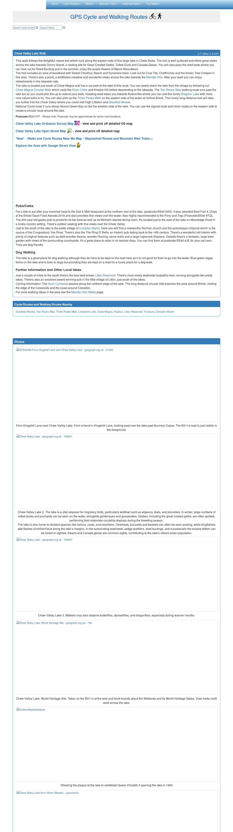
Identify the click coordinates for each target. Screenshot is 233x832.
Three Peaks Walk (89, 98)
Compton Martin (89, 228)
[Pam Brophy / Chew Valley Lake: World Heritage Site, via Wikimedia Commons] (116, 657)
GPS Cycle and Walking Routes (108, 16)
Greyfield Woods (119, 102)
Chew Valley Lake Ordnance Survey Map (45, 123)
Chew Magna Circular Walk (33, 90)
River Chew (79, 90)
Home (54, 3)
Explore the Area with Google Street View (46, 145)
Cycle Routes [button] (71, 3)
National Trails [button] (107, 3)
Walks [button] (89, 3)
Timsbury (149, 311)
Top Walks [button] (152, 3)
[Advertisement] (116, 40)
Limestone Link (87, 311)
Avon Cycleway (58, 284)
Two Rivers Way (170, 90)
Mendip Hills (154, 77)
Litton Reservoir (105, 275)
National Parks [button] (131, 3)
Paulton (118, 311)
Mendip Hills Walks (83, 292)
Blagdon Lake (190, 94)
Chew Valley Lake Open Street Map (41, 131)
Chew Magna (104, 311)
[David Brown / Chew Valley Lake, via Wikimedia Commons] (116, 470)
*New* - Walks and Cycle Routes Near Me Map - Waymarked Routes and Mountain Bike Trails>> (84, 138)
